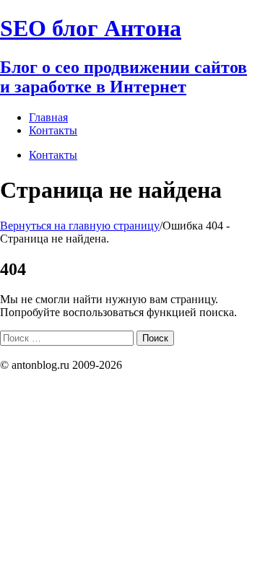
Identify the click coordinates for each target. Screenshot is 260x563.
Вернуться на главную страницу (80, 225)
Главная (48, 117)
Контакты (53, 155)
